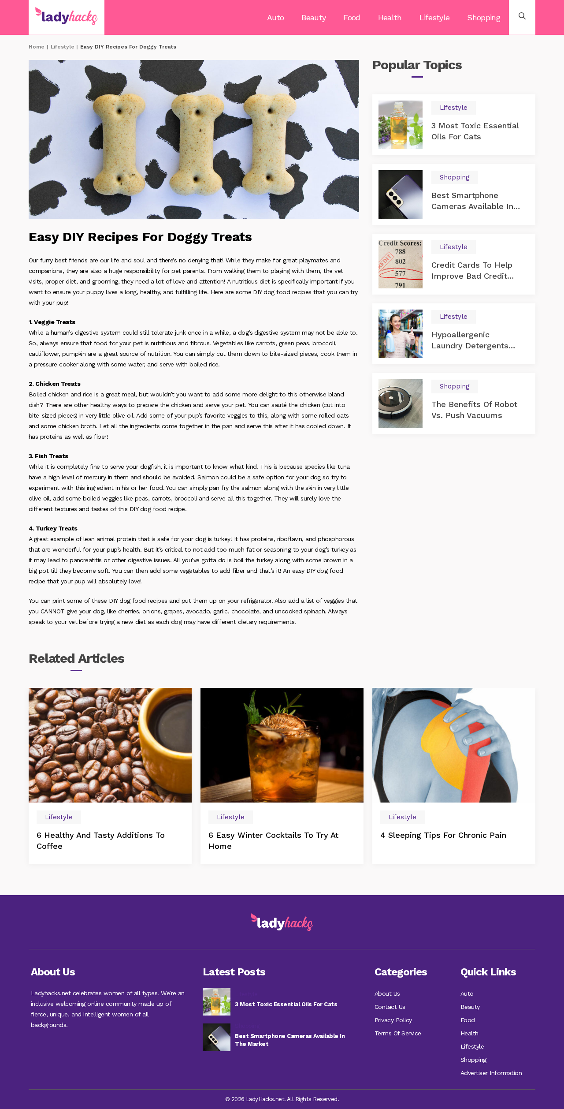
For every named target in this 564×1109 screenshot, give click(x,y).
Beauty (313, 17)
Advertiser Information (491, 1072)
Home (37, 47)
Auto (275, 17)
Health (390, 17)
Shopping (483, 17)
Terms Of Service (398, 1033)
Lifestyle (434, 17)
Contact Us (390, 1006)
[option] (110, 776)
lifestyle (62, 47)
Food (351, 17)
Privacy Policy (393, 1019)
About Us (387, 993)
